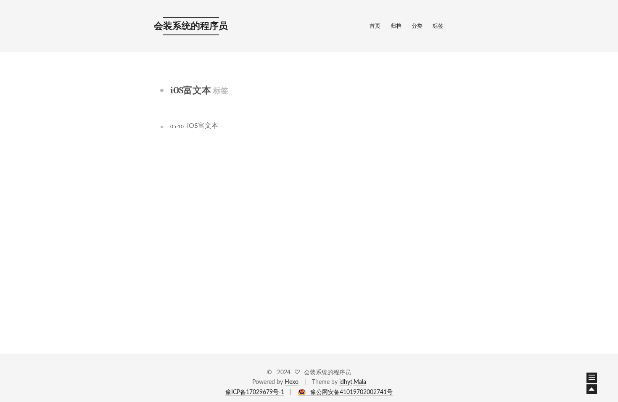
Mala (360, 382)
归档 (396, 26)
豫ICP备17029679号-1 (254, 392)
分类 (417, 26)
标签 (438, 26)
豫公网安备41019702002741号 (351, 392)
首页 (375, 26)
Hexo (291, 382)
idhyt (345, 382)
